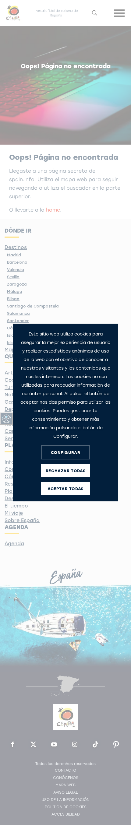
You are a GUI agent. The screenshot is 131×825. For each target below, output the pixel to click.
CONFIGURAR (65, 452)
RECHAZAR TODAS (65, 470)
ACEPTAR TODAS (65, 488)
